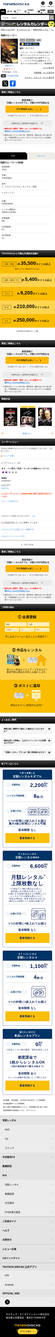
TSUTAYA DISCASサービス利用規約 (32, 1100)
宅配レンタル (12, 1184)
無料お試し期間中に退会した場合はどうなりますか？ (24, 730)
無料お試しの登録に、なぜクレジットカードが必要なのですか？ (25, 741)
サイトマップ (30, 1110)
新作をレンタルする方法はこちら (17, 131)
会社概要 (6, 1100)
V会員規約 (14, 1100)
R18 (50, 11)
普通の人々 (27, 433)
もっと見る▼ (48, 68)
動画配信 (43, 11)
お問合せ (7, 1239)
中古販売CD (30, 11)
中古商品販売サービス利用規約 (13, 1104)
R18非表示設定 (12, 1212)
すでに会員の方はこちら (39, 115)
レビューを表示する (10, 501)
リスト (43, 6)
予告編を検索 (12, 76)
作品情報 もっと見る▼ (44, 73)
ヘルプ (5, 1230)
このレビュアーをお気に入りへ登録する (17, 529)
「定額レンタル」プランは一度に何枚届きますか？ (25, 752)
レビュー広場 (9, 1249)
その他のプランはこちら (16, 115)
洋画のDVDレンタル (40, 30)
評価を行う (9, 66)
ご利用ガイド (9, 1221)
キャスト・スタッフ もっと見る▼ (39, 77)
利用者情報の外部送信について (13, 1110)
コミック (19, 11)
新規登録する (27, 838)
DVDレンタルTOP (8, 30)
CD (11, 11)
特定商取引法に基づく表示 (38, 1107)
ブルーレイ (41, 156)
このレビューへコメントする (13, 536)
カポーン (5, 488)
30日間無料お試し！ (27, 109)
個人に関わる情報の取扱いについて (15, 1107)
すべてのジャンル (23, 30)
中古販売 (9, 1202)
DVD (3, 11)
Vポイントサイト (11, 1258)
